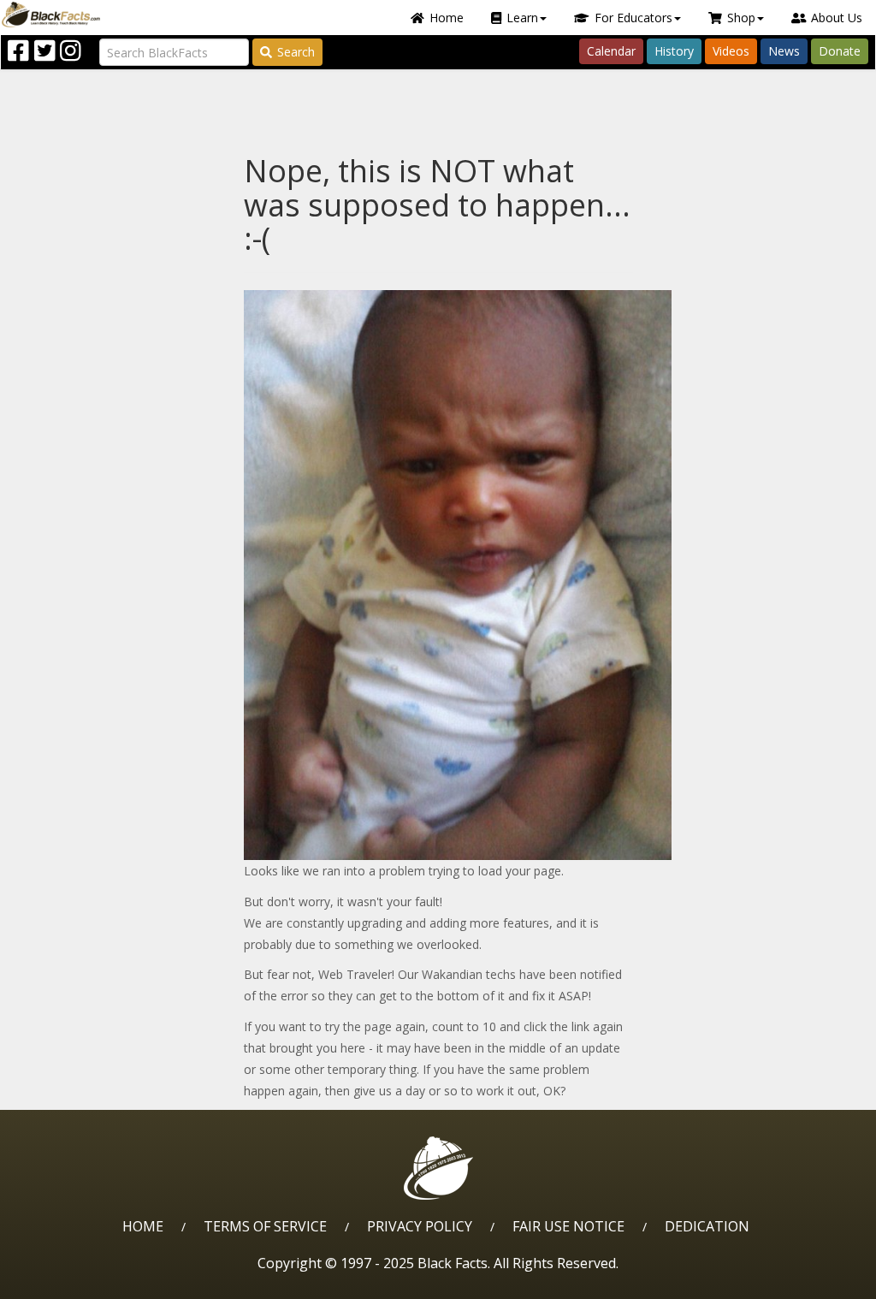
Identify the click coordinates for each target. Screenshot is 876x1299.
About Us (836, 17)
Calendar (611, 51)
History (674, 51)
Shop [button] (741, 17)
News (784, 51)
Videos (731, 51)
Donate (840, 51)
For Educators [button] (633, 17)
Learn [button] (522, 17)
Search (296, 52)
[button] (86, 1279)
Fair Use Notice (568, 1226)
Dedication (707, 1226)
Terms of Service (265, 1226)
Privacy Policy (419, 1226)
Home (446, 17)
